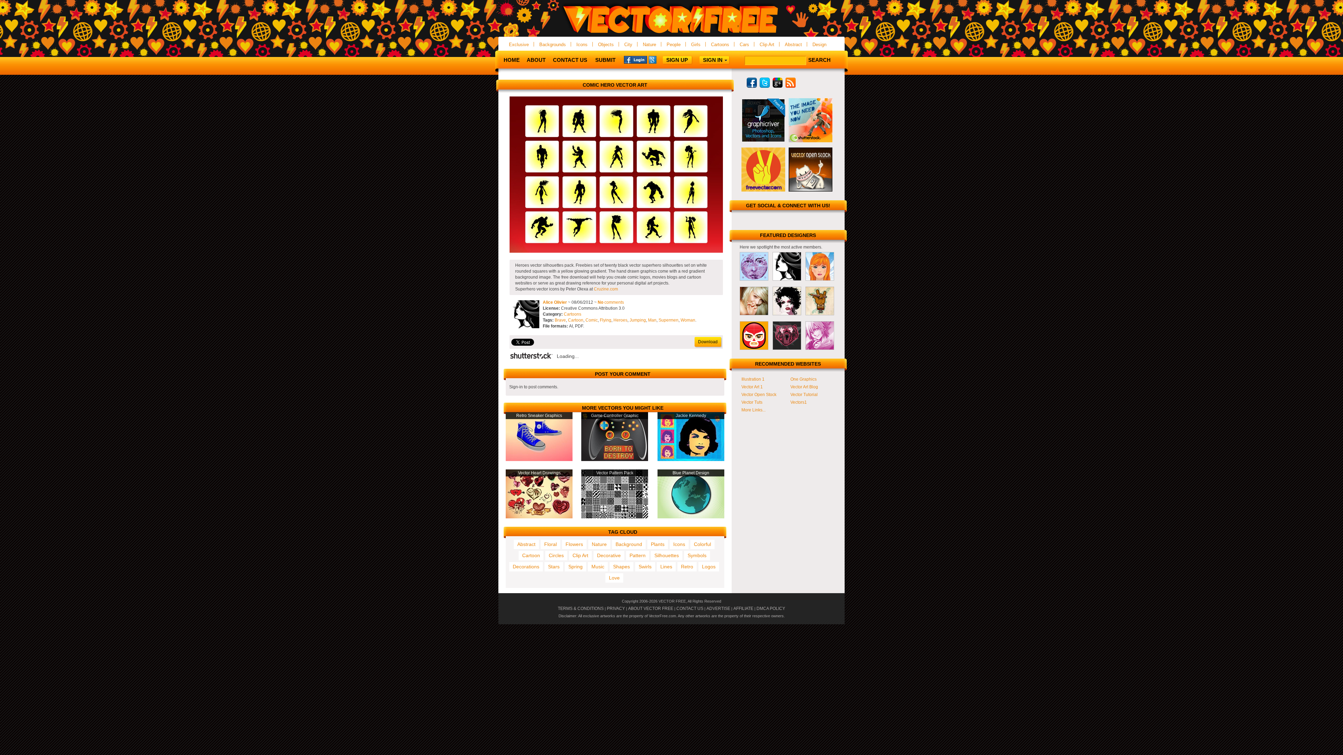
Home (512, 60)
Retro (687, 566)
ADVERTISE (718, 608)
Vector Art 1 (752, 386)
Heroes (620, 320)
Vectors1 (798, 402)
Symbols (697, 555)
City (628, 44)
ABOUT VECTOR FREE (650, 608)
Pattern (638, 555)
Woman (688, 320)
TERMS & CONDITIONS (581, 608)
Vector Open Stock (758, 394)
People (674, 44)
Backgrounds (552, 44)
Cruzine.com (606, 289)
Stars (554, 566)
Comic (591, 320)
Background (629, 544)
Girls (696, 44)
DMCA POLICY (770, 608)
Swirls (645, 566)
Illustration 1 (753, 379)
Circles (556, 555)
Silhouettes (666, 555)
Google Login (660, 59)
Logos (709, 566)
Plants (658, 544)
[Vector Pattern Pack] (614, 517)
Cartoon (575, 320)
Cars (744, 44)
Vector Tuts (751, 402)
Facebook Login (635, 59)
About (536, 60)
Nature (649, 44)
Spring (575, 566)
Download (708, 341)
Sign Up (677, 60)
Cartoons (720, 44)
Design (819, 44)
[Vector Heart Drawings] (539, 517)
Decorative (609, 555)
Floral (550, 544)
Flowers (574, 544)
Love (614, 578)
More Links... (753, 410)
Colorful (702, 544)
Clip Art (767, 44)
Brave (560, 320)
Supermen (668, 320)
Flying (605, 320)
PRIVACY (616, 608)
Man (652, 320)
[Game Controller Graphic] (614, 460)
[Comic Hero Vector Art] (616, 251)
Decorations (526, 566)
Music (597, 566)
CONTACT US (689, 608)
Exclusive (519, 44)
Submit (605, 60)
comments (611, 302)
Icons (582, 44)
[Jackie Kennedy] (691, 460)
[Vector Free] (671, 33)
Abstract (793, 44)
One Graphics (803, 379)
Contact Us (570, 60)
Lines (666, 566)
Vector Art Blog (804, 386)
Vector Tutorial (804, 394)
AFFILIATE (743, 608)
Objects (606, 44)
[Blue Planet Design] (691, 517)
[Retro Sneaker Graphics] (539, 460)
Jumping (638, 320)
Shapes (621, 566)
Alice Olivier (555, 302)
